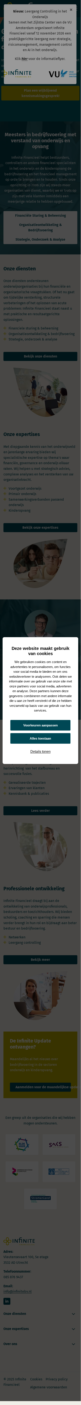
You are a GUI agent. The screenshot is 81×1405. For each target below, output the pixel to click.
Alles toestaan (40, 738)
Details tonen (40, 751)
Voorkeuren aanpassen (40, 725)
